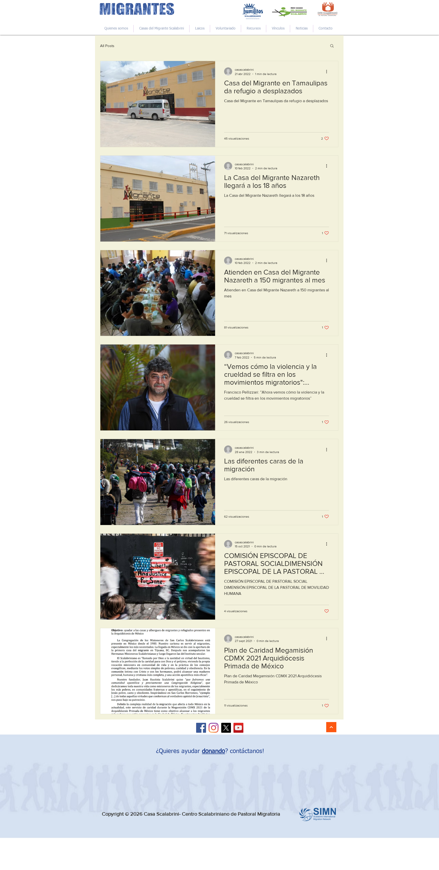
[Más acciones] (328, 71)
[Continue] (331, 727)
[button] (332, 46)
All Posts (107, 45)
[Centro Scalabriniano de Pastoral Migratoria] (201, 728)
